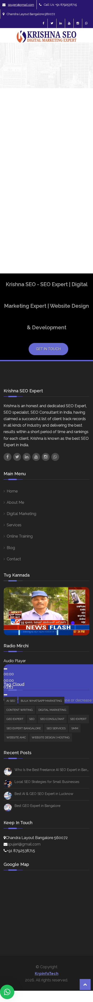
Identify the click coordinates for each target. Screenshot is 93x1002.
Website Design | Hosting (51, 737)
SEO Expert (78, 719)
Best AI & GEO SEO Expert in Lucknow (44, 794)
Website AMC (16, 737)
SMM (74, 728)
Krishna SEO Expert (17, 207)
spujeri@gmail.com (21, 4)
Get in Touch (48, 349)
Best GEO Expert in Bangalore (37, 806)
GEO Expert (14, 719)
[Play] (5, 669)
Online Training (20, 536)
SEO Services (56, 728)
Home (12, 491)
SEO (31, 719)
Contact (14, 559)
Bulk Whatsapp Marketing (41, 700)
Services (14, 525)
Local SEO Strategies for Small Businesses (47, 782)
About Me (15, 502)
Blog (11, 547)
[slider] (9, 680)
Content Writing (19, 710)
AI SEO (10, 700)
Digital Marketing (21, 513)
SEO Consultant (52, 719)
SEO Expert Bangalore (23, 728)
